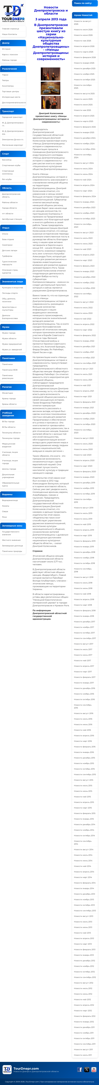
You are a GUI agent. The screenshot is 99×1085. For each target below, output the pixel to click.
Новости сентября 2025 (83, 86)
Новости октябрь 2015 (84, 769)
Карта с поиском (10, 54)
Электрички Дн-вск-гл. (13, 139)
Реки (4, 517)
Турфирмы (7, 256)
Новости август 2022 (84, 302)
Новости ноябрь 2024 (84, 143)
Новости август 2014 (83, 849)
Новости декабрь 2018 (84, 552)
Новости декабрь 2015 (84, 758)
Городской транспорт (12, 117)
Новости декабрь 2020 (85, 413)
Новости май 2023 (82, 249)
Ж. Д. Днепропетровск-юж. (13, 132)
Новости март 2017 (83, 671)
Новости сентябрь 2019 (83, 500)
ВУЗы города (8, 421)
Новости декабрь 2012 (84, 960)
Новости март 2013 (83, 944)
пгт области (7, 213)
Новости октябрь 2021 (84, 357)
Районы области (10, 202)
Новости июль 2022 (83, 307)
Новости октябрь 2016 (84, 699)
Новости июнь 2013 (83, 927)
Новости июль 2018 (83, 583)
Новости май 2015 (82, 797)
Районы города (9, 60)
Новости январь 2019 (84, 546)
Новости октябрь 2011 (84, 1038)
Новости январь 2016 (84, 752)
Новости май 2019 (82, 524)
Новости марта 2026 (83, 52)
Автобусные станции (12, 219)
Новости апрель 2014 (84, 872)
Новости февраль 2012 (84, 1016)
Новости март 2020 (83, 466)
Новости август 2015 (83, 780)
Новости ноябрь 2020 (84, 419)
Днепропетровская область (11, 195)
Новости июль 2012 (83, 988)
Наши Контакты (9, 34)
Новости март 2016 (83, 741)
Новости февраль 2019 (85, 541)
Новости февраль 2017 (84, 677)
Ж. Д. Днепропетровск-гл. (13, 124)
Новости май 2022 (82, 319)
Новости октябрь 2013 (84, 905)
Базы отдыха (8, 239)
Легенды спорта (10, 293)
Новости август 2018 (83, 577)
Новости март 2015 (83, 808)
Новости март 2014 (83, 877)
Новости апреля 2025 (84, 116)
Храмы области (9, 404)
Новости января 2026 (84, 63)
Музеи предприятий (12, 344)
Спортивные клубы (11, 165)
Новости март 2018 (83, 605)
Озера (5, 511)
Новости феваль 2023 (84, 266)
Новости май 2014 (82, 866)
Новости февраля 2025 (85, 127)
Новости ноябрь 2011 (84, 1033)
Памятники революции (7, 376)
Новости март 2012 (83, 1010)
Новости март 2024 (83, 191)
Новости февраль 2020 (85, 471)
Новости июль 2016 (83, 719)
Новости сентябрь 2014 (83, 842)
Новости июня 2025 (83, 104)
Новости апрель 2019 (84, 530)
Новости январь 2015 (84, 819)
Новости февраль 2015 (84, 813)
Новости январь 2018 (84, 616)
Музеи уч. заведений (12, 349)
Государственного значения (10, 533)
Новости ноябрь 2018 (84, 558)
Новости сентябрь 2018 (83, 570)
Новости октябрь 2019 (84, 494)
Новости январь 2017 (84, 683)
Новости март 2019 (83, 535)
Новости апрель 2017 (84, 666)
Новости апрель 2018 (84, 599)
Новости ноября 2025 (84, 74)
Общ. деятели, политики (9, 300)
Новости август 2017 (83, 644)
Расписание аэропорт (12, 145)
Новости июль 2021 (83, 374)
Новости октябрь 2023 (84, 218)
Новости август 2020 (84, 438)
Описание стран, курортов (10, 271)
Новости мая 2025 (82, 110)
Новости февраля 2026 (85, 57)
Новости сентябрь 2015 (85, 774)
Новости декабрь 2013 (84, 894)
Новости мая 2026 (82, 41)
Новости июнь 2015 (83, 791)
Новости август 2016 (83, 713)
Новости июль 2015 (83, 785)
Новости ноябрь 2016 (84, 694)
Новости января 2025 (84, 132)
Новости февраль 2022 (85, 335)
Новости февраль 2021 (84, 402)
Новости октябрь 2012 (84, 972)
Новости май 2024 (82, 180)
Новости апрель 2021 (84, 391)
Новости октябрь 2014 (84, 835)
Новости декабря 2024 (85, 138)
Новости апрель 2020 (84, 460)
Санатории (7, 245)
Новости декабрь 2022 (84, 277)
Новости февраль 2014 (85, 883)
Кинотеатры (8, 86)
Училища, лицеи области (10, 453)
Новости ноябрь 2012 (84, 966)
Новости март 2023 (83, 260)
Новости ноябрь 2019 (84, 488)
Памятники (7, 364)
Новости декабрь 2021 (84, 346)
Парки (5, 75)
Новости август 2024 (84, 163)
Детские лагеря (9, 250)
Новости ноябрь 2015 (84, 763)
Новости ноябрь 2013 (84, 899)
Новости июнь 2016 (83, 724)
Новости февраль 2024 (85, 196)
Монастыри (7, 393)
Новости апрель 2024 (84, 185)
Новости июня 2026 (83, 35)
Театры (5, 80)
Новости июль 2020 (83, 444)
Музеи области (9, 338)
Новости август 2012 (83, 983)
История (6, 49)
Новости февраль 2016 (85, 747)
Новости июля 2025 (83, 99)
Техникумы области (11, 432)
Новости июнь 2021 (83, 380)
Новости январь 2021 (84, 407)
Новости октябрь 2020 (84, 424)
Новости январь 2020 (84, 477)
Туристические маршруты (9, 263)
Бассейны (6, 160)
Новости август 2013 (83, 916)
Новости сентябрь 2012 (85, 977)
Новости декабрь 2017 (84, 621)
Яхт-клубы (7, 179)
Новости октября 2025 (84, 79)
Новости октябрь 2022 (84, 288)
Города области (9, 208)
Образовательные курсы (10, 484)
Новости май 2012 (82, 999)
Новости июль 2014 (83, 855)
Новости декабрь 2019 (84, 482)
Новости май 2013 (82, 933)
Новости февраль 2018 (85, 610)
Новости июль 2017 (83, 649)
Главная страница (10, 29)
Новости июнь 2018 (83, 588)
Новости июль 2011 (83, 1055)
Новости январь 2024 (84, 202)
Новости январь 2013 (84, 955)
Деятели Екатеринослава (10, 316)
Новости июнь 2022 (83, 313)
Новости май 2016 (82, 730)
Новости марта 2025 (83, 121)
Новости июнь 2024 (83, 174)
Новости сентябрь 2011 (85, 1044)
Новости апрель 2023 (84, 255)
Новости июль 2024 (83, 168)
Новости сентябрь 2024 (83, 156)
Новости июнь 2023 (83, 243)
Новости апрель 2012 (84, 1005)
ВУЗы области (8, 427)
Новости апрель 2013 (84, 938)
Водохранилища (10, 500)
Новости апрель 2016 (84, 735)
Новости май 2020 (82, 455)
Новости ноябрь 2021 (84, 352)
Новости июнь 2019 (83, 519)
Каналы (5, 506)
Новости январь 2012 (84, 1022)
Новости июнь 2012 (83, 994)
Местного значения (11, 540)
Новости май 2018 (82, 594)
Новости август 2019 (83, 508)
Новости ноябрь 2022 (84, 282)
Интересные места (11, 97)
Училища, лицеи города (10, 462)
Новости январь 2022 (84, 341)
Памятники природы (12, 551)
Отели (5, 234)
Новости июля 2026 (83, 29)
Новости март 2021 (83, 396)
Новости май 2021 (82, 385)
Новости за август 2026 (82, 22)
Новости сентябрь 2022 (83, 295)
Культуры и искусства (12, 287)
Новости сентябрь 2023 (83, 225)
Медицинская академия (8, 445)
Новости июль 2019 (83, 513)
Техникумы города (11, 438)
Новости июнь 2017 (83, 655)
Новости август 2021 (83, 369)
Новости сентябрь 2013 (85, 910)
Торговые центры (10, 91)
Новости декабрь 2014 (84, 824)
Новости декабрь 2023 (84, 207)
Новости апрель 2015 (84, 802)
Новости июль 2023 (83, 238)
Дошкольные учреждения (8, 475)
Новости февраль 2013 (84, 949)
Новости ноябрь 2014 (84, 830)
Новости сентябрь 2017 (85, 638)
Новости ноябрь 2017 (84, 627)
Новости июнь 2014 (83, 860)
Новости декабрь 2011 (84, 1027)
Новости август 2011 (83, 1049)
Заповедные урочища (12, 546)
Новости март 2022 (83, 330)
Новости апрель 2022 (84, 324)
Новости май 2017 (82, 660)
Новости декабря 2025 (84, 68)
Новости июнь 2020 (83, 449)
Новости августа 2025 (84, 93)
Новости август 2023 (84, 232)
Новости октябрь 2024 (84, 149)
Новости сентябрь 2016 (83, 706)
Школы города (9, 469)
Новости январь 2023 (84, 271)
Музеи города (8, 333)
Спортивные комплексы (8, 172)
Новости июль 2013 (83, 922)
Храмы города (9, 398)
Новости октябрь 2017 (84, 633)
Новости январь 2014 (84, 888)
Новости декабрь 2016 (84, 688)
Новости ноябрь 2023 (84, 213)
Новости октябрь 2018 (84, 563)
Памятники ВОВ (9, 370)
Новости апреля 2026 (84, 46)
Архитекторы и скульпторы (9, 308)
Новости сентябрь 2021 (85, 363)
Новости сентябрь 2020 (83, 431)
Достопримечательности (14, 102)
